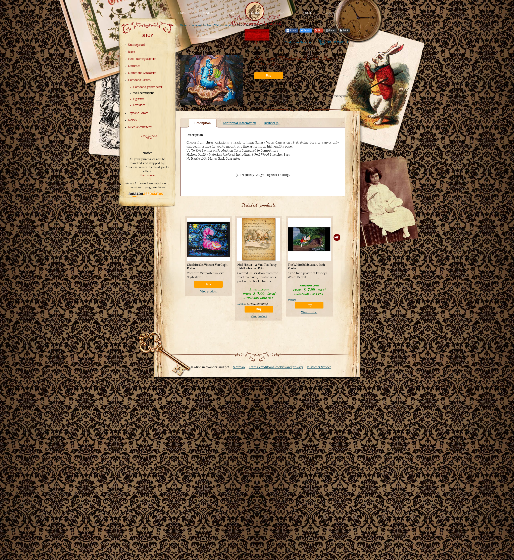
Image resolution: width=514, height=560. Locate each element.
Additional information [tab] (239, 123)
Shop (257, 13)
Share (292, 30)
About (307, 13)
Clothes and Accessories (142, 72)
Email (332, 30)
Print (345, 30)
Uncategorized (136, 44)
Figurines (138, 99)
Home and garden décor (147, 87)
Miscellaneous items (140, 127)
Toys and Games (138, 113)
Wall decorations (143, 93)
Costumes (134, 65)
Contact (332, 13)
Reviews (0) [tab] (271, 123)
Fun (232, 13)
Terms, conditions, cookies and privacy (276, 367)
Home (182, 13)
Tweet (307, 30)
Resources (207, 13)
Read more (147, 175)
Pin (319, 30)
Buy (268, 75)
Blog (282, 13)
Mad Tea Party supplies (142, 58)
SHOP (147, 35)
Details (241, 304)
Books (131, 51)
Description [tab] (202, 123)
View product (208, 291)
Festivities (139, 105)
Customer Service (298, 42)
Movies (132, 120)
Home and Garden (139, 79)
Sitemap (239, 367)
